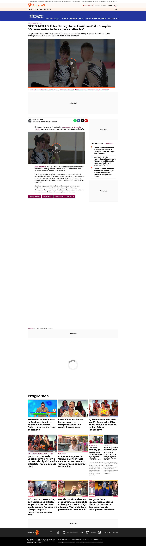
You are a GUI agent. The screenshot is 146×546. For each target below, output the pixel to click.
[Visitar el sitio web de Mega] (75, 532)
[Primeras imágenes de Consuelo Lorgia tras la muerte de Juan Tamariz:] (73, 444)
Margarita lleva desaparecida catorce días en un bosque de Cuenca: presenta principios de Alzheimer (102, 504)
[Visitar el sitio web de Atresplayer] (107, 532)
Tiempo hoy (95, 1)
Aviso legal (61, 539)
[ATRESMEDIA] (33, 532)
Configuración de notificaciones (85, 542)
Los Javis (85, 18)
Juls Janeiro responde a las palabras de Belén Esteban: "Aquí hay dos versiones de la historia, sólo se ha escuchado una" (96, 453)
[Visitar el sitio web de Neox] (64, 532)
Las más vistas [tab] (97, 143)
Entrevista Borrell (76, 1)
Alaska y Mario (75, 18)
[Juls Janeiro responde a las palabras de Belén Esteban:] (96, 439)
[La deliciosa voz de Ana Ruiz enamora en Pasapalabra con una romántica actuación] (73, 409)
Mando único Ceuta (66, 1)
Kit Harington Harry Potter (115, 1)
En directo (93, 445)
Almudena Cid (47, 196)
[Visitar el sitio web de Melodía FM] (99, 532)
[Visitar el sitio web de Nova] (69, 532)
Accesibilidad (99, 542)
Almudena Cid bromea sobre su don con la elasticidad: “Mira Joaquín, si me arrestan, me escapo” (69, 90)
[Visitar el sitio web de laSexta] (58, 532)
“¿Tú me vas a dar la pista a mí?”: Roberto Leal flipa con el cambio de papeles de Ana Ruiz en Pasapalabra (103, 424)
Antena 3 (30, 328)
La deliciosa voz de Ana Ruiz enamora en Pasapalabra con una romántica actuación (70, 423)
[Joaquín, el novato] (36, 20)
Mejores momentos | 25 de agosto (40, 454)
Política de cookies (83, 539)
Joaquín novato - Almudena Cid (64, 196)
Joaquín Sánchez (34, 196)
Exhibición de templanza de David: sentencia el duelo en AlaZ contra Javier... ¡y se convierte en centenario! (42, 424)
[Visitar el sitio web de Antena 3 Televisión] (52, 532)
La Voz (59, 1)
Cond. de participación (96, 539)
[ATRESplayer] (112, 5)
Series (30, 9)
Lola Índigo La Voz (103, 1)
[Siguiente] (117, 1)
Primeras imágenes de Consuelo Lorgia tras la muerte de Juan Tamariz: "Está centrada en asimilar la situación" (72, 461)
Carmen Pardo (38, 119)
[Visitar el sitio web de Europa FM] (93, 532)
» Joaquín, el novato (47, 328)
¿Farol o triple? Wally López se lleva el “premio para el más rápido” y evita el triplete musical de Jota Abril (42, 461)
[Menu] (116, 9)
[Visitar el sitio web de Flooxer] (115, 532)
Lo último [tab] (109, 143)
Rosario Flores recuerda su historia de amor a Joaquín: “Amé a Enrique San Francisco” (104, 150)
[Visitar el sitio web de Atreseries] (81, 532)
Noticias (47, 9)
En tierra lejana (33, 1)
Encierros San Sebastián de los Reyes (47, 1)
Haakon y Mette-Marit (86, 1)
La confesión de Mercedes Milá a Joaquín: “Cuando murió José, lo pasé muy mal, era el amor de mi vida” (105, 161)
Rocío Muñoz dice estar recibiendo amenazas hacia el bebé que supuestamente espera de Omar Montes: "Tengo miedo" (111, 453)
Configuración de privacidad (67, 542)
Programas (38, 9)
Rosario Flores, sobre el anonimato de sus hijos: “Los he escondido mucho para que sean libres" (104, 172)
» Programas (37, 328)
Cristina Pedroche (52, 18)
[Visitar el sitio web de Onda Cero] (87, 532)
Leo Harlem (64, 18)
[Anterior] (28, 1)
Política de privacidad (71, 539)
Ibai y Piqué (93, 18)
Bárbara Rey (103, 18)
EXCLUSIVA (62, 454)
